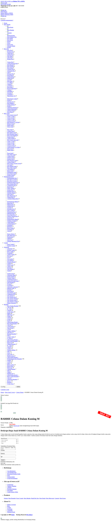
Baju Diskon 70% (11, 37)
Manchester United (12, 98)
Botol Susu (10, 187)
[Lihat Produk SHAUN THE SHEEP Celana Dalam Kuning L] (1, 406)
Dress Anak (10, 126)
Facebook (9, 509)
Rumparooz (10, 237)
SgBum (9, 238)
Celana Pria (10, 62)
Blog (8, 506)
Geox (8, 353)
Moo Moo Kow (11, 235)
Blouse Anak (10, 123)
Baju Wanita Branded (12, 306)
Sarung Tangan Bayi (12, 216)
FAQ (8, 475)
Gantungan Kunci (11, 279)
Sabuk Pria (10, 78)
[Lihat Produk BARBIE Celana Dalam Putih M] (1, 397)
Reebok (9, 382)
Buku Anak (10, 170)
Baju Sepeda (10, 66)
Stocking (9, 267)
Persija (9, 100)
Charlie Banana (11, 223)
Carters (9, 348)
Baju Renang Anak (12, 134)
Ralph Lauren (10, 356)
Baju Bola (9, 81)
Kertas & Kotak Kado (13, 281)
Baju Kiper (10, 112)
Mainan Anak (10, 288)
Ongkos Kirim (11, 477)
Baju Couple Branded (13, 376)
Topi (8, 72)
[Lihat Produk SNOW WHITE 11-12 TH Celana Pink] (1, 405)
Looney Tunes (11, 337)
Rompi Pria (10, 59)
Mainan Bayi (10, 204)
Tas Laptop (10, 259)
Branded (6, 304)
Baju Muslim (10, 30)
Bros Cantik (10, 251)
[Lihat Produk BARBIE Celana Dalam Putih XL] (1, 398)
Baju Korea (10, 27)
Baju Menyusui (50, 498)
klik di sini (16, 425)
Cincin (9, 266)
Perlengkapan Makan (12, 201)
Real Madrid (10, 103)
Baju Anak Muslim (12, 135)
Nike (8, 351)
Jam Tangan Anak (12, 300)
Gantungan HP (11, 294)
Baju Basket (10, 65)
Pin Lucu (9, 256)
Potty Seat (9, 194)
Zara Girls (9, 354)
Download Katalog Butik (13, 474)
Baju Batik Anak (11, 132)
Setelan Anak (10, 157)
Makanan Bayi (11, 213)
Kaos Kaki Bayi (11, 215)
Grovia (9, 231)
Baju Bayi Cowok (12, 181)
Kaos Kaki (10, 75)
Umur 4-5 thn (10, 118)
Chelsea (9, 90)
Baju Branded (12, 498)
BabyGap (9, 342)
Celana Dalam (11, 138)
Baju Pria (6, 49)
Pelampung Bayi (11, 212)
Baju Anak (7, 113)
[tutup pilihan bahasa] (3, 16)
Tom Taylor (10, 328)
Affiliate (9, 487)
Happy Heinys (11, 234)
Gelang (9, 263)
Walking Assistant (11, 220)
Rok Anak (10, 129)
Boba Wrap (10, 366)
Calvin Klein (10, 326)
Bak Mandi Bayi (11, 195)
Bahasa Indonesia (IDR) (7, 14)
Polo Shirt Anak (11, 154)
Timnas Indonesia (11, 109)
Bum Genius (10, 228)
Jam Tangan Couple (12, 301)
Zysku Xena (10, 312)
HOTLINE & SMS (6, 4)
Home (5, 23)
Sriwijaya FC (10, 101)
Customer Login (5, 389)
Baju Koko (10, 68)
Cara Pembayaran (11, 472)
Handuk (9, 289)
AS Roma (9, 85)
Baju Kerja (10, 40)
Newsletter (10, 490)
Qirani (8, 316)
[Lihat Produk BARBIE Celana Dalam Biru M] (1, 400)
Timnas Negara (11, 110)
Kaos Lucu (10, 44)
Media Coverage (11, 504)
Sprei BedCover (11, 292)
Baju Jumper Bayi (12, 184)
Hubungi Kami (11, 512)
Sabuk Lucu (10, 265)
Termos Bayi (10, 197)
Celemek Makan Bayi (13, 198)
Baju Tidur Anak (11, 168)
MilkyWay (10, 314)
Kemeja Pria (10, 51)
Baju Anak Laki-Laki (12, 140)
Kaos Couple (10, 244)
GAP (8, 329)
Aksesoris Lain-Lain (12, 287)
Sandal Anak (10, 273)
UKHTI (9, 317)
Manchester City (11, 96)
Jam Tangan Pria (11, 297)
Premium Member (12, 489)
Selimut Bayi (10, 206)
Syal (8, 257)
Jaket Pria (9, 57)
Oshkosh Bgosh (11, 344)
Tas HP (9, 79)
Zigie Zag (9, 240)
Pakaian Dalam (11, 46)
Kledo (13, 514)
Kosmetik (9, 253)
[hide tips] (3, 10)
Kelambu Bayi (11, 209)
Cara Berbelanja (11, 471)
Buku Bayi (10, 203)
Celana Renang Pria (12, 63)
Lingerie (9, 33)
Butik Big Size (35, 498)
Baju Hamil (42, 498)
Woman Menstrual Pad (13, 241)
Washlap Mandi (11, 193)
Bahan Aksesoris (11, 303)
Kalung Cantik (11, 250)
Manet (8, 313)
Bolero (9, 41)
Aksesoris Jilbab (11, 275)
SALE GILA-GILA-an (13, 1)
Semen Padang (11, 104)
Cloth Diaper (10, 222)
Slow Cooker (10, 210)
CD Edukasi (10, 169)
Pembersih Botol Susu (13, 182)
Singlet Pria (10, 54)
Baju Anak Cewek (12, 115)
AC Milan (9, 82)
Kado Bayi (10, 218)
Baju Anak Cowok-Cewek (14, 163)
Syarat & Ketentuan (12, 478)
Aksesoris (6, 247)
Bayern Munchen (11, 88)
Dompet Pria (10, 74)
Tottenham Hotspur (12, 107)
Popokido (9, 225)
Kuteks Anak (10, 175)
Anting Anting (11, 254)
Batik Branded (11, 35)
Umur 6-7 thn (10, 119)
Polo (8, 335)
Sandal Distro (10, 76)
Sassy (8, 363)
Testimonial (10, 484)
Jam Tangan (10, 295)
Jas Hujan (9, 285)
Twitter (9, 507)
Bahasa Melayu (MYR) (7, 13)
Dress (8, 43)
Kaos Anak (10, 153)
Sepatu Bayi (10, 190)
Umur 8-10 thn (11, 121)
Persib (8, 106)
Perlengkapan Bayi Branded (14, 359)
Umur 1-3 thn (10, 116)
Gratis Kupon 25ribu (12, 492)
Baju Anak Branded (12, 341)
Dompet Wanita (11, 262)
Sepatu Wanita (11, 276)
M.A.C (9, 381)
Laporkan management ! (7, 20)
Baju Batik (10, 38)
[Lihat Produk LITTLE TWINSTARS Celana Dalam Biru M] (1, 409)
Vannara (9, 310)
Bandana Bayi (11, 191)
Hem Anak (10, 148)
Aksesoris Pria (11, 71)
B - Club (9, 309)
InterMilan (10, 91)
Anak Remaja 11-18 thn (13, 147)
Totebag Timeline (11, 486)
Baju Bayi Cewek (11, 179)
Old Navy (9, 332)
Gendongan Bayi (11, 185)
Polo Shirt (9, 56)
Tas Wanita (10, 260)
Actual (9, 319)
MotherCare (10, 373)
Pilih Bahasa (4, 11)
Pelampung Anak (11, 172)
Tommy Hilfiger (11, 331)
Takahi (9, 372)
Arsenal (9, 84)
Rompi (9, 47)
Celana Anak (10, 131)
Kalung (6, 498)
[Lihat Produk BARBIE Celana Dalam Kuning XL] (1, 399)
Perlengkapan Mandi (12, 219)
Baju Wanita (7, 24)
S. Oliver (9, 338)
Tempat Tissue (11, 278)
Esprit (8, 320)
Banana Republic (11, 334)
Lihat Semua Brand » (12, 322)
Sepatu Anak (10, 137)
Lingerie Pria (10, 69)
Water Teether (10, 188)
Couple (6, 242)
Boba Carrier (10, 364)
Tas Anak (9, 165)
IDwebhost (29, 514)
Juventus (9, 93)
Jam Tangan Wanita (12, 298)
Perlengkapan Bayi (9, 176)
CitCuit (9, 307)
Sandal (9, 270)
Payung (9, 284)
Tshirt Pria (10, 53)
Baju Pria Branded (12, 323)
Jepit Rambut (10, 282)
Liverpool (9, 94)
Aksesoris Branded (12, 379)
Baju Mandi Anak (11, 166)
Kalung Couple (11, 245)
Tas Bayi (9, 207)
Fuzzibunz (10, 229)
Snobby (9, 360)
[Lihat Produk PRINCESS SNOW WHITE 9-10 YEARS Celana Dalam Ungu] (1, 407)
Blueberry (9, 226)
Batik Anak (10, 125)
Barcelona (9, 87)
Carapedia (9, 510)
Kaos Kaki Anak (11, 173)
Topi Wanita (10, 269)
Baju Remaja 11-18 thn (13, 122)
